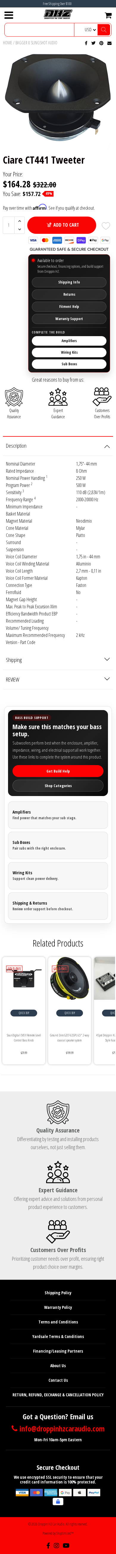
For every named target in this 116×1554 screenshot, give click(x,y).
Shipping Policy (58, 1292)
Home (7, 43)
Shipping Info (69, 282)
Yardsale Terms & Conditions (58, 1336)
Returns (69, 294)
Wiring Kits (69, 352)
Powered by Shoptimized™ (58, 1533)
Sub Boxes (69, 363)
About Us (58, 1365)
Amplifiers (69, 340)
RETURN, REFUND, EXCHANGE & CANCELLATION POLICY (58, 1395)
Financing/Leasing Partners (58, 1351)
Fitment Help (69, 306)
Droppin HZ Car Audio (51, 1524)
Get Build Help (58, 771)
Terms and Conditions (58, 1322)
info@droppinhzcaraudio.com (62, 1429)
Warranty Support (69, 318)
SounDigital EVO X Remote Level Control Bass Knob (24, 1037)
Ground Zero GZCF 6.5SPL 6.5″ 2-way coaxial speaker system (69, 1037)
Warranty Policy (58, 1307)
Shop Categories (58, 785)
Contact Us (58, 1380)
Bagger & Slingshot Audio (36, 43)
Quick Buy (24, 1013)
